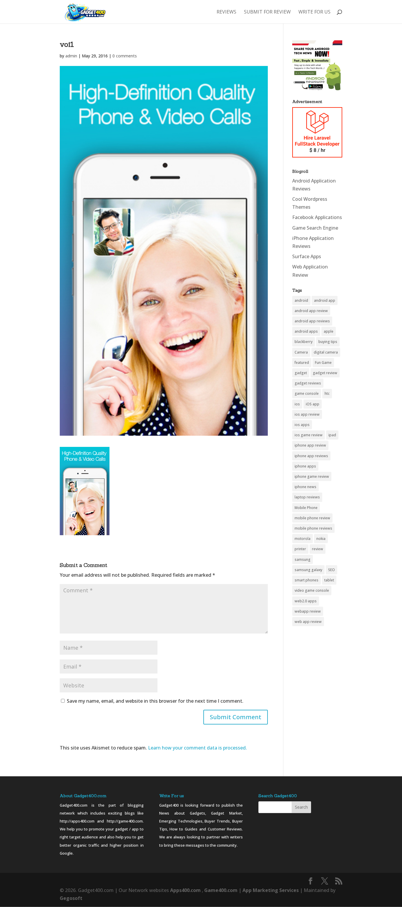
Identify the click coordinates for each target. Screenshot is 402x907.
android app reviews (312, 321)
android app (324, 300)
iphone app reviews (311, 455)
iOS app (312, 404)
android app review (311, 310)
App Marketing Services (270, 890)
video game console (312, 590)
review (317, 548)
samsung (302, 559)
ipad (332, 434)
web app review (308, 621)
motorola (302, 538)
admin (71, 56)
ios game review (309, 434)
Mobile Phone (306, 507)
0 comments (124, 56)
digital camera (326, 352)
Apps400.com (185, 890)
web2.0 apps (306, 600)
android (301, 300)
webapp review (308, 611)
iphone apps (305, 466)
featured (302, 362)
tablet (329, 580)
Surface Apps (306, 256)
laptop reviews (307, 497)
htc (327, 393)
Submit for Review (267, 12)
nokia (320, 538)
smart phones (306, 580)
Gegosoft (71, 898)
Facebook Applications (317, 217)
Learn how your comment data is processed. (197, 747)
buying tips (327, 341)
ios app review (307, 414)
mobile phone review (312, 517)
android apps (306, 331)
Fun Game (323, 362)
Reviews (226, 12)
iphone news (305, 486)
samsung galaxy (308, 569)
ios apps (302, 424)
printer (300, 548)
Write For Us (314, 12)
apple (328, 331)
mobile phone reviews (313, 528)
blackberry (304, 341)
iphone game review (312, 476)
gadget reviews (308, 383)
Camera (301, 352)
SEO (331, 569)
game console (307, 393)
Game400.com (221, 890)
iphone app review (310, 445)
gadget (301, 372)
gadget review (325, 372)
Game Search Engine (315, 228)
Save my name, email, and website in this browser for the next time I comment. (155, 701)
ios (297, 404)
